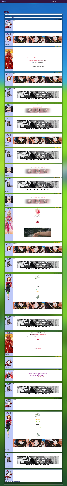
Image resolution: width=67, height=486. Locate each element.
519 (8, 16)
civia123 (9, 33)
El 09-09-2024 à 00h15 (58, 369)
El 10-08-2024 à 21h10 (58, 207)
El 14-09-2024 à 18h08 (58, 398)
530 (14, 16)
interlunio (9, 88)
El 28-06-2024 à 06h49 (58, 19)
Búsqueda (11, 14)
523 (12, 16)
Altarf (9, 332)
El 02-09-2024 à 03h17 (58, 331)
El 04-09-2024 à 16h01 (58, 356)
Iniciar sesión (54, 1)
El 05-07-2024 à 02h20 (58, 72)
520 (9, 16)
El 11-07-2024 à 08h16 (58, 147)
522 (11, 16)
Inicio (5, 14)
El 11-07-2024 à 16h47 (58, 193)
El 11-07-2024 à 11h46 (58, 177)
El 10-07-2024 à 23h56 (58, 103)
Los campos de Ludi (10, 17)
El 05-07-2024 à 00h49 (58, 46)
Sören (9, 370)
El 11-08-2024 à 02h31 (58, 242)
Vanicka (9, 20)
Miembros (8, 14)
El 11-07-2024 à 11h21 (58, 163)
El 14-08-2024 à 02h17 (58, 273)
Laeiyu (9, 104)
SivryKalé (9, 208)
